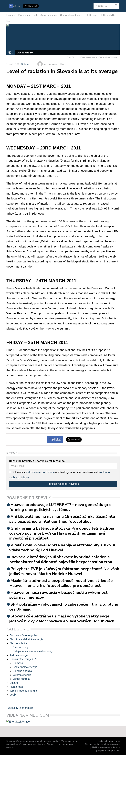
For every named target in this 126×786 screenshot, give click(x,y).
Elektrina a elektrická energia (26, 639)
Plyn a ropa (24, 15)
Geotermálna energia (25, 667)
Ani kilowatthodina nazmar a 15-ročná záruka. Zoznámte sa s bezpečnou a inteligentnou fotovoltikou (62, 519)
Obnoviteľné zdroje (70, 15)
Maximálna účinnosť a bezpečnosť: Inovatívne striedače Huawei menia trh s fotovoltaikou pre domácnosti (61, 583)
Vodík (13, 694)
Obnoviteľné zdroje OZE (24, 659)
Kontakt (116, 750)
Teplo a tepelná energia (23, 690)
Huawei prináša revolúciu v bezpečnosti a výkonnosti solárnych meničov (58, 595)
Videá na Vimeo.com (27, 715)
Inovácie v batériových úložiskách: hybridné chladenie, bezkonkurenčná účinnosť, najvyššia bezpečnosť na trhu (60, 559)
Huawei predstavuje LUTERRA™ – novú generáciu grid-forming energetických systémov (61, 507)
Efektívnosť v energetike (24, 635)
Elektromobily (21, 647)
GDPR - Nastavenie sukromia (106, 747)
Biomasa (18, 663)
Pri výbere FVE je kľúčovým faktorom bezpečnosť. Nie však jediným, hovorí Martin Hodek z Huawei (64, 571)
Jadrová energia (49, 15)
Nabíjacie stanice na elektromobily (33, 651)
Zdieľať (56, 439)
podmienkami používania (40, 472)
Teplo (35, 15)
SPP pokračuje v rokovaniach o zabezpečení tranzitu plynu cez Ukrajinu (63, 607)
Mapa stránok (103, 750)
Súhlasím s (18, 472)
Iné (8, 21)
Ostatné (25, 64)
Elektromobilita (108, 15)
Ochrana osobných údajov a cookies (102, 744)
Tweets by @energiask (19, 707)
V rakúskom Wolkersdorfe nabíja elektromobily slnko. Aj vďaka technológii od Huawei (62, 548)
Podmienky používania (109, 741)
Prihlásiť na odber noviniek (63, 483)
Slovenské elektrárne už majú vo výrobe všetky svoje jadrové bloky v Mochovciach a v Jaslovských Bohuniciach (61, 619)
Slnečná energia (22, 671)
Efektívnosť (91, 15)
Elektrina (10, 15)
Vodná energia (21, 678)
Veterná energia (22, 675)
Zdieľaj (16, 5)
